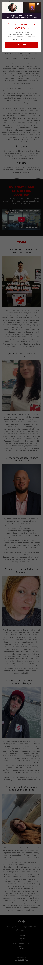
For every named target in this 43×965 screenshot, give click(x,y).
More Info (21, 45)
